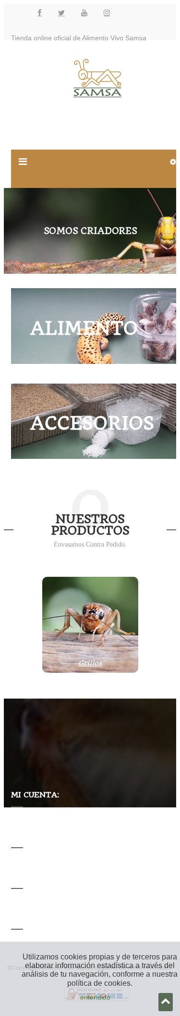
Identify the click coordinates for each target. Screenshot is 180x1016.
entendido (95, 997)
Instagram (106, 12)
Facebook (39, 12)
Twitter (61, 12)
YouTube (84, 12)
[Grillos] (90, 670)
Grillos (90, 663)
